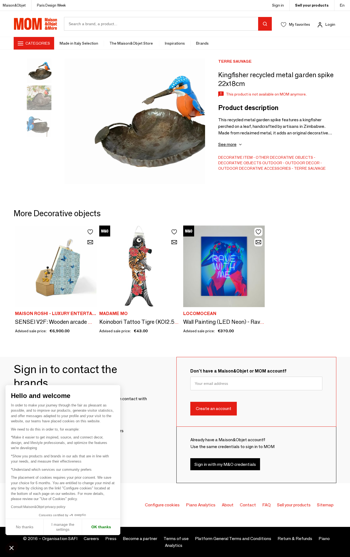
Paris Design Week (51, 5)
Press (110, 538)
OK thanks (101, 527)
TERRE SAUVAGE (310, 168)
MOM (35, 23)
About (228, 504)
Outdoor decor (302, 162)
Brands (202, 43)
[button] (11, 547)
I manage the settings (62, 527)
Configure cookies (162, 504)
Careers (91, 538)
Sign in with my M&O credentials (225, 464)
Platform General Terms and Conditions (233, 538)
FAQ (266, 504)
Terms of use (176, 538)
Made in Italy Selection (79, 43)
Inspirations (175, 43)
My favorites (299, 24)
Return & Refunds (295, 538)
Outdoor (272, 162)
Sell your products (312, 5)
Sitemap (325, 504)
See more (227, 144)
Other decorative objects (284, 157)
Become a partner (140, 538)
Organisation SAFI (59, 538)
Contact (248, 504)
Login (330, 24)
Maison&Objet (14, 5)
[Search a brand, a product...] (265, 24)
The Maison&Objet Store (131, 43)
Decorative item (235, 157)
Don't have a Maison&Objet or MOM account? (238, 371)
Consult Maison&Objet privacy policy (38, 507)
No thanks (24, 527)
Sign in (278, 5)
